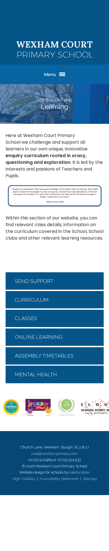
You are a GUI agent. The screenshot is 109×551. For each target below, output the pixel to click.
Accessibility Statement (58, 479)
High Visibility (24, 479)
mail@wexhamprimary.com (54, 453)
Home (43, 100)
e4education (79, 472)
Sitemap (90, 479)
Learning (62, 100)
